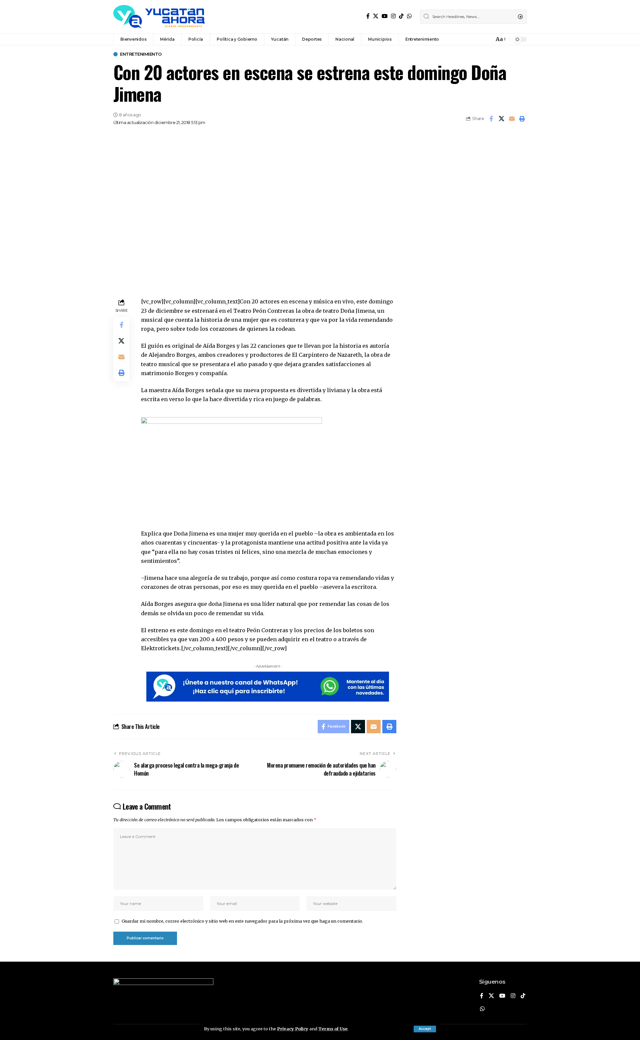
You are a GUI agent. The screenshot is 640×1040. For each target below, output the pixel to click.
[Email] (511, 118)
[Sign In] (474, 39)
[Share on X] (501, 118)
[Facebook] (368, 16)
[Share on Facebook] (491, 118)
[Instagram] (393, 16)
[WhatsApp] (409, 16)
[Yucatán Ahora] (159, 16)
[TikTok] (401, 16)
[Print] (522, 118)
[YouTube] (384, 16)
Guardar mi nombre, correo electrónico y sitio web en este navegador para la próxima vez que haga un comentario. (242, 921)
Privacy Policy (292, 1028)
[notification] (487, 39)
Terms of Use (332, 1028)
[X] (375, 16)
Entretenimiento (141, 54)
